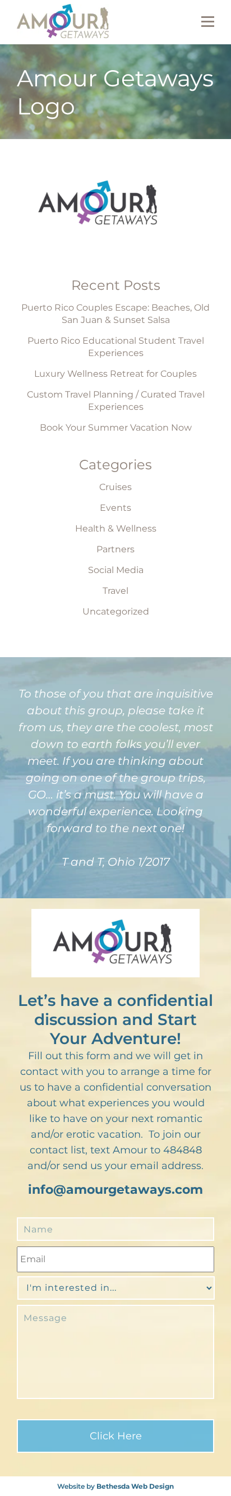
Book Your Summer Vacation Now (116, 427)
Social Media (116, 570)
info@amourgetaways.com (115, 1189)
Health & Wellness (115, 528)
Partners (115, 549)
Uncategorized (115, 611)
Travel (115, 590)
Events (115, 507)
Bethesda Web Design (135, 1486)
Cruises (115, 487)
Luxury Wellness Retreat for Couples (115, 373)
